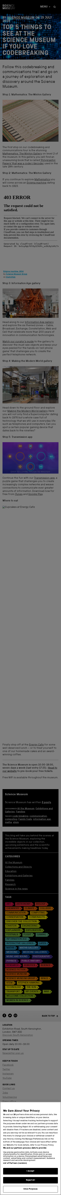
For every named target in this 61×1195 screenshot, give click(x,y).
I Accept (30, 1171)
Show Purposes (30, 1189)
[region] (30, 1148)
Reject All (30, 1180)
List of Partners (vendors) (15, 1163)
